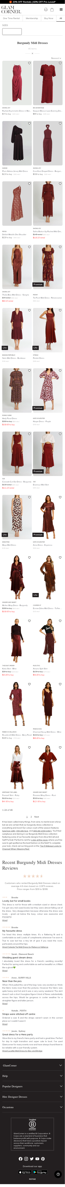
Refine (32, 1179)
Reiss (4, 231)
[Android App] (40, 1172)
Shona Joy (6, 108)
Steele (35, 355)
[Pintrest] (43, 1159)
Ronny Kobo (7, 415)
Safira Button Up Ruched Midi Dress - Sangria (48, 231)
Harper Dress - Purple (42, 421)
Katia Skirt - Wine (9, 668)
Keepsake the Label (9, 792)
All (61, 18)
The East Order (8, 665)
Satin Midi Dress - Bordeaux (13, 358)
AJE (3, 478)
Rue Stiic (36, 665)
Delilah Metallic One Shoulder (14, 234)
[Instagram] (26, 1159)
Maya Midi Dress (9, 545)
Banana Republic (8, 355)
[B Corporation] (32, 1124)
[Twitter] (32, 1159)
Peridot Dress (38, 358)
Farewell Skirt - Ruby (10, 795)
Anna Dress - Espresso (42, 545)
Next (36, 816)
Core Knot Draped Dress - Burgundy (48, 171)
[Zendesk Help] (58, 1174)
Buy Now (48, 18)
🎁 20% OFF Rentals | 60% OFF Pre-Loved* (32, 1)
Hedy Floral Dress (9, 418)
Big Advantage (38, 108)
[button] (61, 9)
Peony (35, 295)
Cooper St (37, 605)
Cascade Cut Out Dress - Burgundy (16, 482)
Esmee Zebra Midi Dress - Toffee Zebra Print (48, 608)
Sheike (4, 168)
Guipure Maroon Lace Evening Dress (48, 111)
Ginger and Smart (9, 602)
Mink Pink (6, 542)
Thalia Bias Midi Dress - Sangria (15, 295)
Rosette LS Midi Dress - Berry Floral (17, 735)
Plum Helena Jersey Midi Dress (15, 171)
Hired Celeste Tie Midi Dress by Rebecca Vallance (25, 947)
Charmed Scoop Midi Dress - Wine (47, 732)
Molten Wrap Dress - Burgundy (15, 605)
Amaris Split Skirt (40, 668)
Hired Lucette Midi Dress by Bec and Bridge (22, 1051)
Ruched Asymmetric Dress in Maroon (17, 111)
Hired (4, 920)
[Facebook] (21, 1159)
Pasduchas (37, 729)
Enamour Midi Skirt (41, 485)
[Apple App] (24, 1172)
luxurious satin (8, 831)
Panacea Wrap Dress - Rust (44, 795)
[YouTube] (37, 1159)
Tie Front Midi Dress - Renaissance (47, 298)
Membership (32, 18)
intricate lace (22, 831)
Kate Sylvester (39, 418)
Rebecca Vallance (9, 732)
